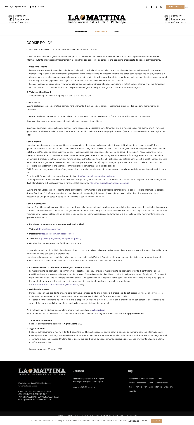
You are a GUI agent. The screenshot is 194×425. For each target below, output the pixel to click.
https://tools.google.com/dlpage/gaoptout (109, 183)
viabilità (132, 391)
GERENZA (83, 387)
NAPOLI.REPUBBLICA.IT (27, 397)
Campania (133, 379)
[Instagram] (161, 7)
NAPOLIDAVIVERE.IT (26, 394)
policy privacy (98, 310)
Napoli (131, 387)
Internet (53, 284)
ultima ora (168, 387)
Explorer (61, 284)
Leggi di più (134, 420)
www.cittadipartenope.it (27, 386)
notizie (139, 387)
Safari (75, 284)
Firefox (45, 284)
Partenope (148, 387)
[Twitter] (146, 7)
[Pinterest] (156, 7)
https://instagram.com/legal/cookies (57, 233)
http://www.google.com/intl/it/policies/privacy (60, 238)
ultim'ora (158, 387)
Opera (69, 284)
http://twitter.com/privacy (49, 229)
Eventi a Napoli (161, 383)
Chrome (37, 284)
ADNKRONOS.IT (41, 394)
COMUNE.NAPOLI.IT (45, 397)
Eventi (150, 383)
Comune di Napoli (146, 379)
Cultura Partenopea (137, 383)
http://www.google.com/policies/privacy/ (95, 176)
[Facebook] (151, 7)
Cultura (159, 379)
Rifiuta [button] (144, 421)
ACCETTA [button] (156, 421)
